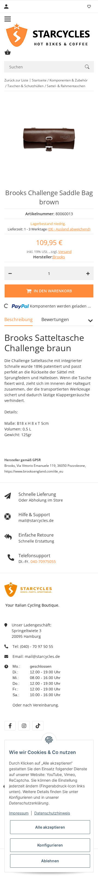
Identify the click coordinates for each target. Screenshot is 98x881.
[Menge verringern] (10, 273)
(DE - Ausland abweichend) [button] (69, 229)
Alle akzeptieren (50, 827)
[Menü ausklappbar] (7, 19)
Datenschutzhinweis (52, 813)
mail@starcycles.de (42, 656)
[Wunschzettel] (89, 6)
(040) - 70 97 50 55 (36, 646)
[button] (90, 322)
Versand (65, 251)
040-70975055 (43, 561)
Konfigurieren (50, 845)
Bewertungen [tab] (55, 319)
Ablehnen (50, 860)
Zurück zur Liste (16, 80)
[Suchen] (87, 66)
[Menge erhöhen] (88, 273)
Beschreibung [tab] (18, 319)
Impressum (19, 813)
